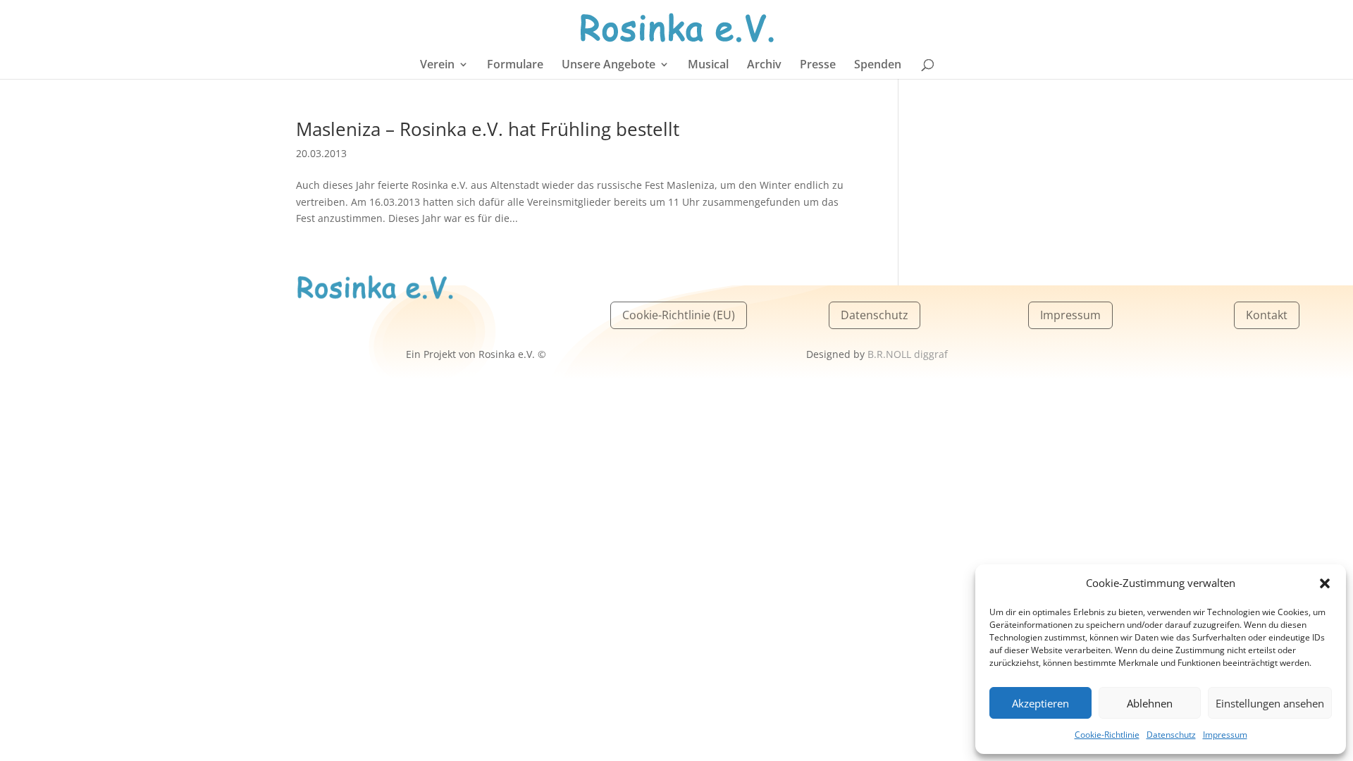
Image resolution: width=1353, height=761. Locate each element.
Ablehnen (1150, 703)
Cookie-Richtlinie (1107, 735)
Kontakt (1266, 315)
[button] (1325, 583)
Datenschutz (1171, 735)
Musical (708, 65)
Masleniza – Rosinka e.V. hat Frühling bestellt (487, 129)
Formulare (515, 65)
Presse (818, 65)
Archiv (764, 65)
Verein (437, 65)
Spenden (877, 65)
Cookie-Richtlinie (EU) (678, 315)
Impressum (1225, 735)
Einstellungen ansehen (1270, 703)
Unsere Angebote (608, 65)
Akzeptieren (1040, 703)
